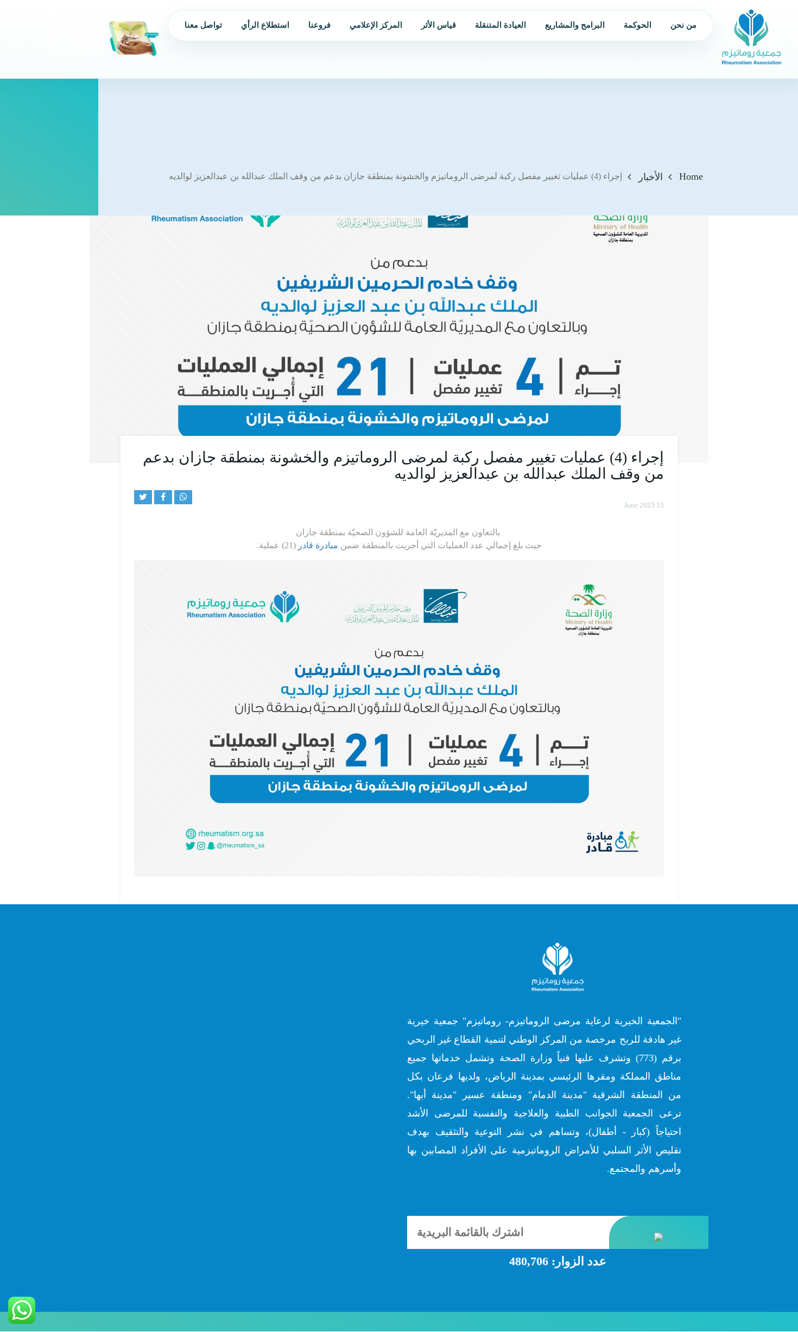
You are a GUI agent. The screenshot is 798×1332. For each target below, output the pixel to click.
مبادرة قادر (318, 545)
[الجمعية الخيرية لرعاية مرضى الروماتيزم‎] (751, 36)
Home (691, 176)
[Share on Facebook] (163, 497)
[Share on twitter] (143, 497)
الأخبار (650, 177)
